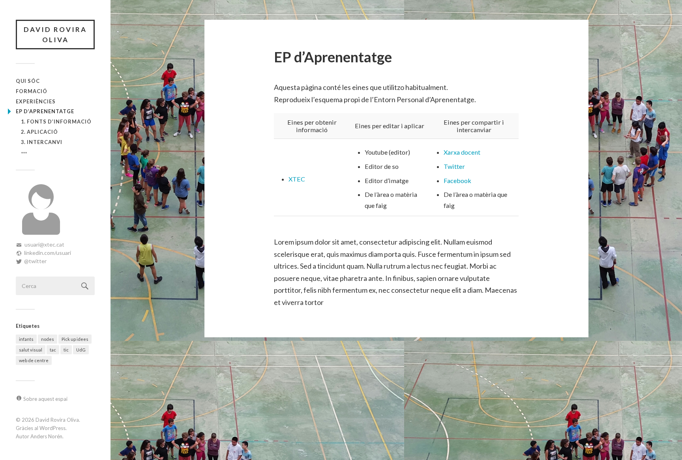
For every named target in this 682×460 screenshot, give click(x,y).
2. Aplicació (39, 132)
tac (53, 349)
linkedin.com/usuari (47, 252)
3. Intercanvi (41, 142)
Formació (31, 91)
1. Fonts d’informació (56, 121)
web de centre (34, 360)
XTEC (297, 179)
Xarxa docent (462, 152)
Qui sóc (28, 81)
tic (66, 349)
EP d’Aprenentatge (45, 111)
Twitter (454, 166)
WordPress (52, 428)
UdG (81, 349)
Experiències (36, 101)
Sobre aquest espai (45, 399)
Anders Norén (46, 436)
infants (26, 339)
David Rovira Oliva (55, 34)
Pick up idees (75, 339)
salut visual (30, 349)
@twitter (35, 261)
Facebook (457, 180)
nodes (47, 339)
